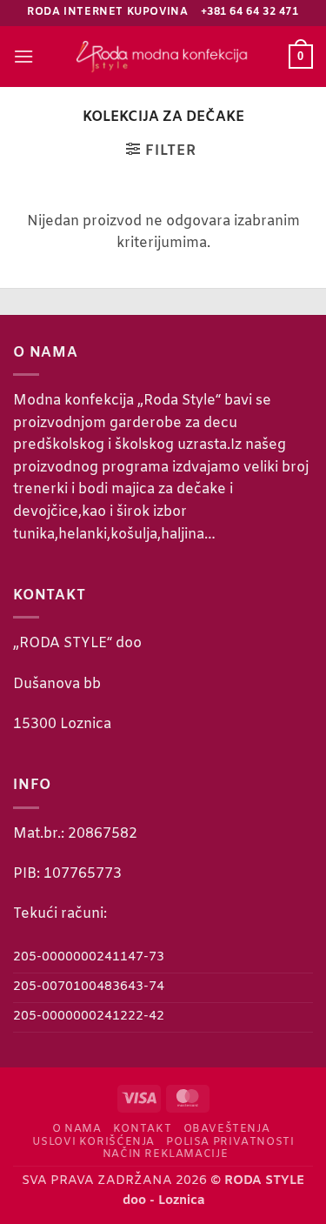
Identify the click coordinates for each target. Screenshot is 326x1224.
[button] (23, 56)
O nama (77, 1129)
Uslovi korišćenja (93, 1142)
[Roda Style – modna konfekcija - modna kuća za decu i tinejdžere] (163, 56)
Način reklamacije (165, 1154)
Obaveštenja (226, 1129)
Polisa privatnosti (230, 1142)
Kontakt (142, 1129)
